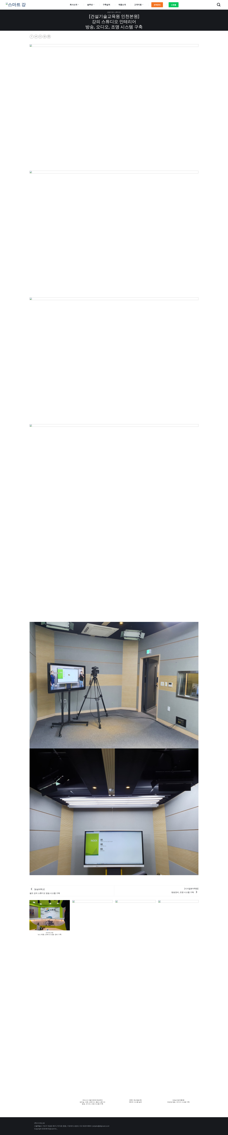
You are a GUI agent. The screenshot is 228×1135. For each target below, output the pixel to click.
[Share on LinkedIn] (49, 37)
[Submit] (218, 4)
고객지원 (138, 4)
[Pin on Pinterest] (45, 37)
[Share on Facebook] (32, 37)
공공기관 (110, 12)
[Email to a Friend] (40, 37)
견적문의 (157, 5)
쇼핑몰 (173, 5)
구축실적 (106, 4)
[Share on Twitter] (36, 37)
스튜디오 (117, 12)
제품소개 (122, 4)
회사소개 (73, 4)
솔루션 (90, 4)
